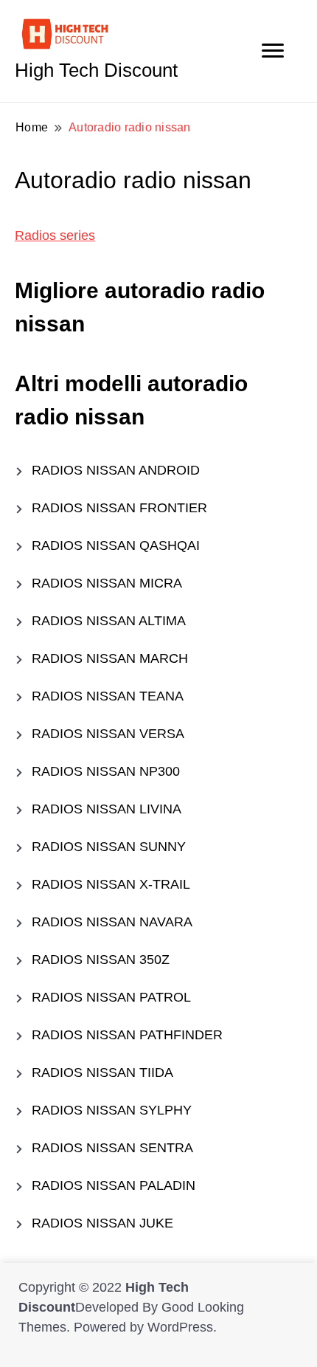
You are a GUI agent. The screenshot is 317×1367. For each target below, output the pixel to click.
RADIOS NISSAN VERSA (108, 733)
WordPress (180, 1327)
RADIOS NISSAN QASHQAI (116, 545)
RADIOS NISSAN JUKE (102, 1223)
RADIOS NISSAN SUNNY (109, 846)
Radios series (55, 235)
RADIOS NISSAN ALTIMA (109, 620)
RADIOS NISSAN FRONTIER (119, 507)
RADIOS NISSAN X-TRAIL (111, 884)
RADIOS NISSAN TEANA (108, 696)
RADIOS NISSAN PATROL (111, 997)
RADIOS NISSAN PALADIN (113, 1185)
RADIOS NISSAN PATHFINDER (127, 1034)
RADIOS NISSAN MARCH (110, 658)
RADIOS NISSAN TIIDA (102, 1072)
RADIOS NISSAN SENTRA (112, 1147)
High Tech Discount (96, 70)
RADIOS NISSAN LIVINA (106, 809)
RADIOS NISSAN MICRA (107, 583)
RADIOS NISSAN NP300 (106, 771)
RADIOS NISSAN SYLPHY (112, 1110)
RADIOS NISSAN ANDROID (116, 470)
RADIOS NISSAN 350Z (101, 959)
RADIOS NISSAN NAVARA (112, 922)
